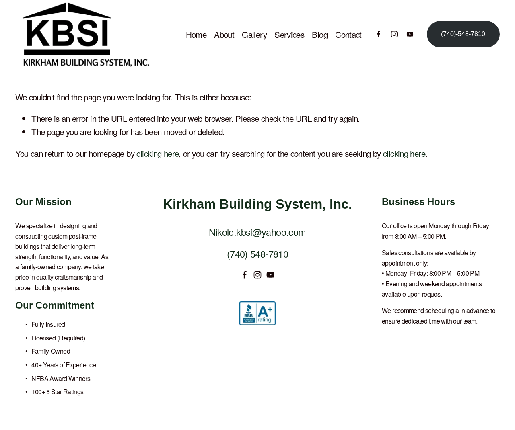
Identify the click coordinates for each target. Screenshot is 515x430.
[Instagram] (394, 34)
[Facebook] (379, 34)
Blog (320, 34)
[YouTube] (410, 34)
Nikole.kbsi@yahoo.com (257, 232)
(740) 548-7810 (257, 253)
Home (196, 34)
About (224, 34)
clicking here (157, 153)
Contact (348, 34)
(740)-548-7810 (463, 34)
